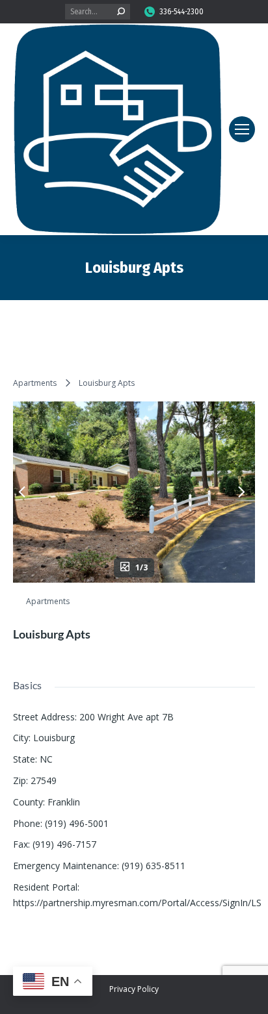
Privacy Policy (134, 989)
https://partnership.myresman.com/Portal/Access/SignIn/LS (137, 902)
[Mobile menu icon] (242, 129)
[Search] (121, 11)
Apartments (35, 382)
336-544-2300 (181, 11)
